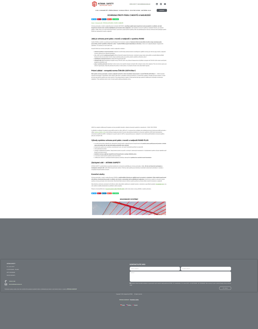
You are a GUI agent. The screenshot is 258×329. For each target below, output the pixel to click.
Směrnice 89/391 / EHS (100, 132)
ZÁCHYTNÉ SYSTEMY (135, 10)
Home (92, 23)
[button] (94, 19)
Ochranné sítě (98, 23)
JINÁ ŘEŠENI (144, 10)
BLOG (149, 10)
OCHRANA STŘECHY (124, 10)
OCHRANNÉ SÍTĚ (103, 10)
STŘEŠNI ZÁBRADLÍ (113, 10)
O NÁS (97, 10)
